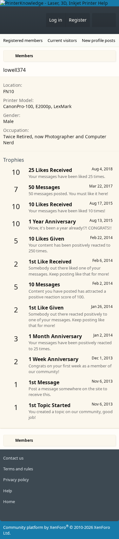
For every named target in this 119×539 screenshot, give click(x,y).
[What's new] (98, 20)
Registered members (23, 40)
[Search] (110, 20)
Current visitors (62, 40)
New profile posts (98, 40)
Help (7, 491)
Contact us (13, 458)
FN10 (8, 91)
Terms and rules (18, 469)
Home (9, 501)
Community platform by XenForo (56, 530)
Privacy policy (16, 479)
